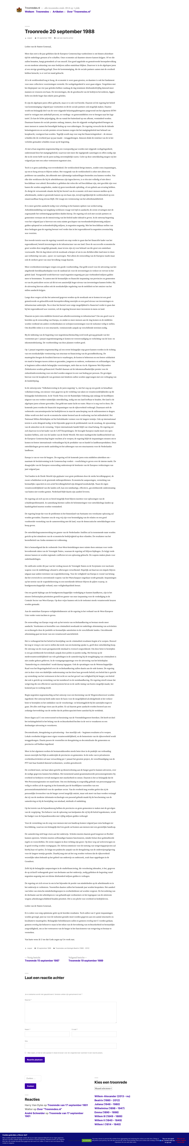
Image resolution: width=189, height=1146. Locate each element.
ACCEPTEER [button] (86, 1140)
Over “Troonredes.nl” (79, 11)
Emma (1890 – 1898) (106, 1112)
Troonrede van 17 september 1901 (67, 1105)
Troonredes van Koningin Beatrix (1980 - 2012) (72, 948)
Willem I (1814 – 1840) (107, 1124)
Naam (27, 1029)
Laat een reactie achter (64, 38)
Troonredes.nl (32, 7)
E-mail (75, 1029)
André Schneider (35, 1113)
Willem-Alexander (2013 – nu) (112, 1096)
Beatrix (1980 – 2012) (107, 1100)
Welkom (29, 11)
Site (26, 1041)
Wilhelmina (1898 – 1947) (109, 1108)
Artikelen (58, 11)
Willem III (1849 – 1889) (108, 1116)
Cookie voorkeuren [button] (74, 1140)
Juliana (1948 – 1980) (107, 1104)
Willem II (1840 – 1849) (108, 1120)
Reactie (28, 1000)
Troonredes (42, 11)
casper (29, 38)
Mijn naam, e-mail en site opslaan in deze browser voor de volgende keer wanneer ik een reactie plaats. (65, 1053)
